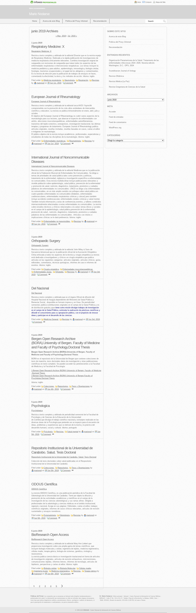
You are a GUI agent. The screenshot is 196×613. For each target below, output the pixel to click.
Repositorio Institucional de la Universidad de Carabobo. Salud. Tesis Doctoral (63, 457)
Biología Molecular (67, 568)
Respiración (83, 80)
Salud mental (72, 432)
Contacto (148, 2)
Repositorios (63, 386)
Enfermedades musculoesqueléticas (78, 269)
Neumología (70, 80)
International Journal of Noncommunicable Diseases (53, 166)
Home (34, 21)
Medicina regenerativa (60, 571)
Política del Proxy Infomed (76, 21)
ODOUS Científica (44, 484)
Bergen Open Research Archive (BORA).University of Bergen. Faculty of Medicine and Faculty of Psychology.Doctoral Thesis (65, 343)
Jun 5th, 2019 (53, 470)
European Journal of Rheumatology (55, 97)
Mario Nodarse (39, 14)
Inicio (139, 2)
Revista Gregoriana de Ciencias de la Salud (127, 87)
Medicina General (51, 319)
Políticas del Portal (37, 596)
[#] (75, 83)
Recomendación (100, 21)
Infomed (86, 610)
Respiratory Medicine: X (47, 46)
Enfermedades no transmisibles (57, 221)
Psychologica (40, 406)
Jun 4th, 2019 (53, 389)
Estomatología (50, 515)
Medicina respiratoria (52, 80)
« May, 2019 (61, 36)
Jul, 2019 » (72, 36)
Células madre (85, 568)
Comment (69, 83)
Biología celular (50, 568)
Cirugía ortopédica (51, 269)
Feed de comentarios (117, 122)
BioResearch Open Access (50, 535)
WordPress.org (115, 128)
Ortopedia (59, 272)
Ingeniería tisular (41, 571)
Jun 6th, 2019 (53, 574)
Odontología (65, 515)
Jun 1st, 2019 (55, 83)
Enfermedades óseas (43, 272)
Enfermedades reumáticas (55, 141)
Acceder (112, 112)
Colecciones (49, 386)
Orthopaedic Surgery (45, 241)
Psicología (48, 432)
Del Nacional (40, 288)
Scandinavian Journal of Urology (122, 71)
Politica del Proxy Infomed (120, 42)
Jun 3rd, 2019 (94, 319)
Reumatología (75, 141)
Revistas (95, 80)
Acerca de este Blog (51, 21)
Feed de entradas (116, 117)
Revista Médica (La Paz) (119, 81)
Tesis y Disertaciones (81, 386)
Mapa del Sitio (160, 2)
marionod (40, 83)
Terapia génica (90, 571)
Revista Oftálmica (116, 76)
